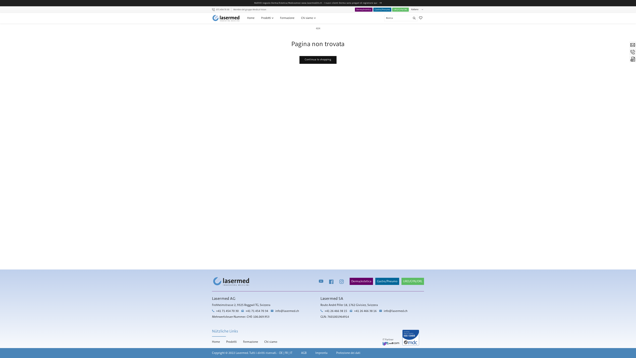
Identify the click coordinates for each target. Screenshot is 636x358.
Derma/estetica (363, 9)
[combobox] (400, 18)
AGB (304, 353)
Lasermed (242, 353)
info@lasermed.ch (287, 311)
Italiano (414, 9)
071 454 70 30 (222, 10)
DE (281, 353)
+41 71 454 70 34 (257, 311)
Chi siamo (307, 18)
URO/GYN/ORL (400, 9)
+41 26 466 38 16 (365, 311)
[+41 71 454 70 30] (632, 52)
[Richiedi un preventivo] (632, 59)
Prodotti (266, 18)
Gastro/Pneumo (382, 9)
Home (251, 18)
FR (286, 353)
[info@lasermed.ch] (632, 44)
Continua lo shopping (318, 59)
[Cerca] (414, 18)
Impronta (321, 353)
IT (291, 353)
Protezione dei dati (348, 353)
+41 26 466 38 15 (336, 311)
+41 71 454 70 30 (227, 311)
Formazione (287, 18)
